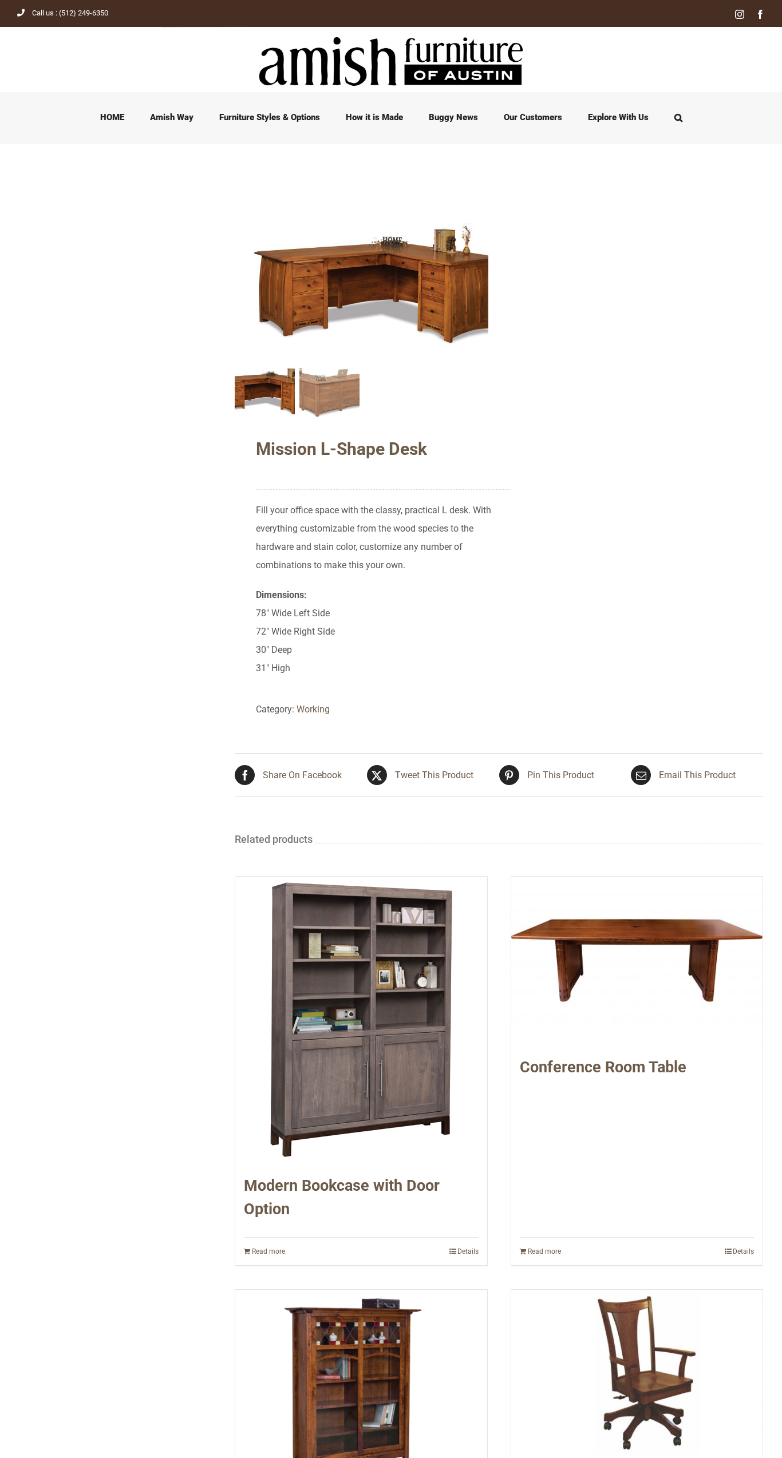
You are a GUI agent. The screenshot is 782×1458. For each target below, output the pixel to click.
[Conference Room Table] (637, 960)
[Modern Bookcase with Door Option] (361, 1020)
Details (468, 1251)
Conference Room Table (603, 1067)
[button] (678, 118)
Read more (268, 1251)
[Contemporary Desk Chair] (637, 1373)
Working (313, 709)
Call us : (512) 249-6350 (70, 13)
